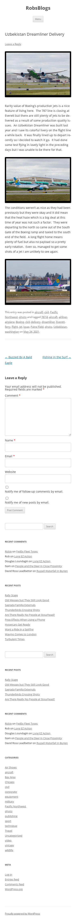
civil (46, 312)
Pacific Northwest (15, 806)
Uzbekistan (60, 327)
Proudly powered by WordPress (22, 913)
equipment (11, 796)
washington (12, 331)
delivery (36, 322)
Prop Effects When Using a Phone (25, 619)
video (8, 840)
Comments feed (14, 884)
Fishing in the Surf (57, 357)
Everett (60, 322)
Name (10, 440)
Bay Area (10, 777)
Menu (38, 18)
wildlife (9, 850)
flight (15, 327)
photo (23, 317)
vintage (9, 845)
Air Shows (11, 767)
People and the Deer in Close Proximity (38, 566)
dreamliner (48, 322)
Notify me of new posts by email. (27, 502)
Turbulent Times (15, 639)
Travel (8, 831)
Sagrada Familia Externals (20, 605)
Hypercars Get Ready (17, 624)
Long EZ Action (23, 556)
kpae (26, 327)
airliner (63, 317)
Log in (8, 874)
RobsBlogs (38, 8)
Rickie (8, 551)
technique (11, 826)
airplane (10, 322)
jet (20, 327)
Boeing (20, 322)
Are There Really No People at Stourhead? (30, 615)
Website (10, 472)
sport (8, 821)
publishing (11, 816)
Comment (12, 395)
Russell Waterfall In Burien (52, 571)
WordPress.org (14, 889)
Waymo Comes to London (20, 634)
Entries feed (12, 879)
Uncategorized (13, 835)
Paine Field (37, 327)
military (9, 801)
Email (10, 456)
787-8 (44, 317)
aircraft (39, 312)
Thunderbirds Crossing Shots (22, 610)
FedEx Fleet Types (27, 551)
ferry (8, 327)
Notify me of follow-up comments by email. (34, 491)
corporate (11, 792)
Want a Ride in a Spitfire (19, 629)
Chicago (9, 782)
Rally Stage (11, 595)
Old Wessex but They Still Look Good (27, 600)
